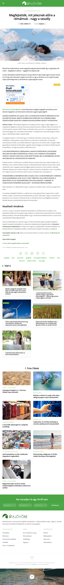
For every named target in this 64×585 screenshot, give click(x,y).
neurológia (42, 261)
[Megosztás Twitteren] (20, 253)
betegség (6, 258)
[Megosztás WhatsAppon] (32, 253)
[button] (3, 3)
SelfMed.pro (34, 564)
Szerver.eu (46, 564)
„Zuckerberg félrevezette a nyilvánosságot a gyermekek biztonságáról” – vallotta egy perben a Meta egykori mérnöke (47, 295)
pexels (26, 247)
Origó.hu (39, 24)
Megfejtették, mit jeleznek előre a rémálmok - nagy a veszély (32, 17)
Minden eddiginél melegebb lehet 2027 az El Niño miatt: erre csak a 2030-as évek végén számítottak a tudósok (15, 291)
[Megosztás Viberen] (43, 253)
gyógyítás (28, 258)
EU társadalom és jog (32, 11)
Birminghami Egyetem (40, 258)
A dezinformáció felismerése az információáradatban (15, 353)
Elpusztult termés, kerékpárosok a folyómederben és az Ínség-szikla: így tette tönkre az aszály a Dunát (46, 323)
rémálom (51, 258)
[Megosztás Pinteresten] (37, 253)
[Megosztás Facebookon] (26, 253)
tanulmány (20, 258)
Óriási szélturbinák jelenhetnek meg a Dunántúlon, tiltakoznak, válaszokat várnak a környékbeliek (16, 323)
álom (58, 258)
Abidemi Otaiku (31, 261)
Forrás (3, 247)
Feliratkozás (55, 505)
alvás (13, 258)
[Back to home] (32, 3)
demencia (22, 261)
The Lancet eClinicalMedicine (13, 109)
